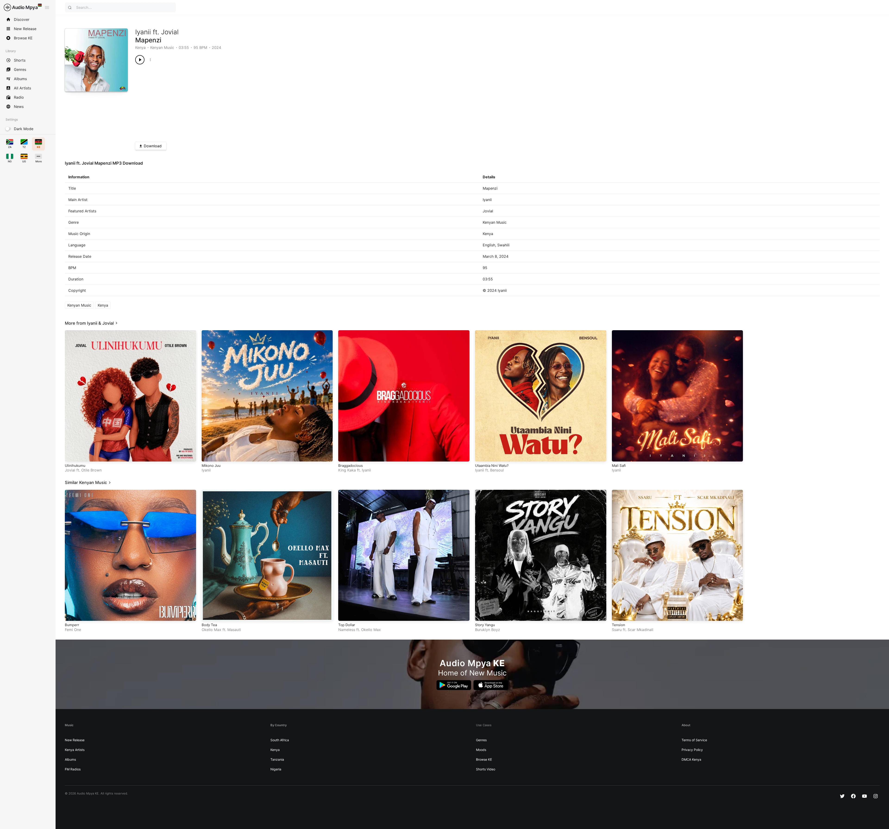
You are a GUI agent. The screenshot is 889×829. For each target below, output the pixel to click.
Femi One (73, 629)
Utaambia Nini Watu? (492, 465)
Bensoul (497, 470)
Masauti (234, 629)
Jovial (169, 32)
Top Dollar (346, 625)
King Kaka (347, 470)
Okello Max (211, 629)
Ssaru (617, 629)
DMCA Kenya (691, 759)
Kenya (140, 47)
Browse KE (484, 759)
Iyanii (143, 32)
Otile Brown (91, 470)
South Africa (279, 740)
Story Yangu (485, 625)
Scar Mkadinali (640, 629)
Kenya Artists (75, 750)
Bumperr (72, 625)
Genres (481, 740)
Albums (70, 759)
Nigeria (275, 769)
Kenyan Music (162, 47)
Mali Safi (619, 465)
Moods (481, 750)
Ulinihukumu (75, 465)
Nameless (346, 629)
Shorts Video (485, 769)
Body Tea (209, 625)
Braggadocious (350, 465)
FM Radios (73, 769)
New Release (75, 740)
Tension (618, 625)
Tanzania (277, 759)
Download (153, 146)
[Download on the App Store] (490, 685)
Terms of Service (694, 740)
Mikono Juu (211, 465)
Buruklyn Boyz (487, 629)
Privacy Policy (692, 750)
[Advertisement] (274, 101)
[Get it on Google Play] (453, 685)
